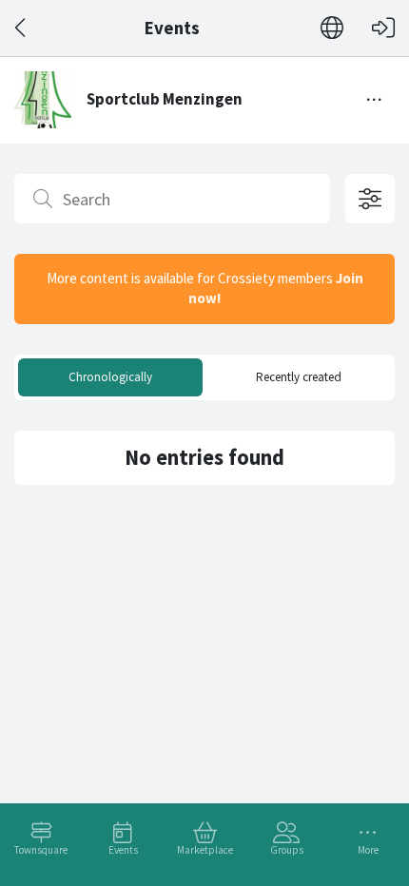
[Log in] (383, 28)
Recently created (298, 377)
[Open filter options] (370, 198)
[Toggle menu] (375, 100)
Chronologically (110, 377)
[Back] (21, 28)
